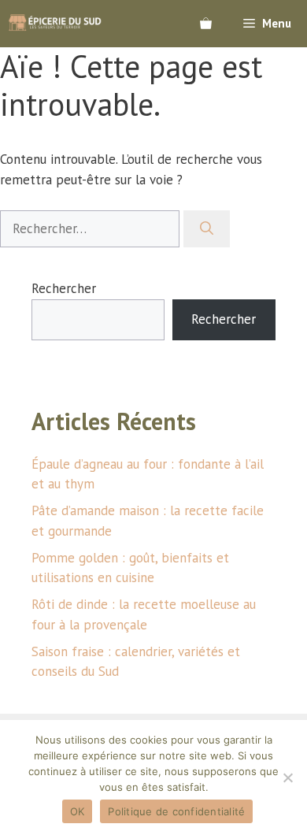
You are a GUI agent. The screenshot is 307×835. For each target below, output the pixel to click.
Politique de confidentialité (176, 811)
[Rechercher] (206, 229)
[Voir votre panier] (205, 23)
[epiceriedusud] (55, 23)
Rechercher (63, 288)
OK (77, 811)
